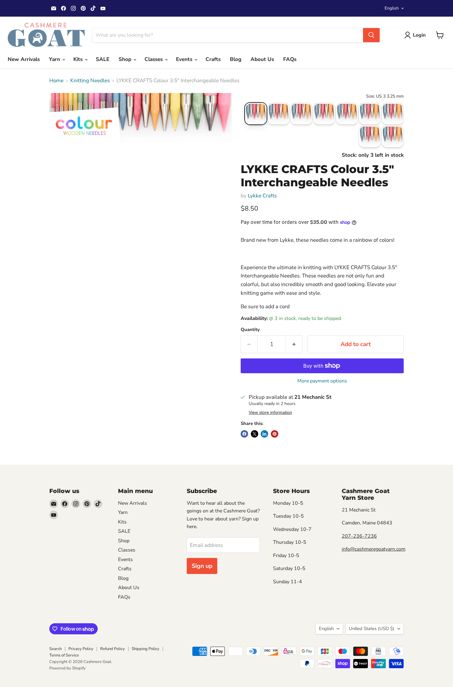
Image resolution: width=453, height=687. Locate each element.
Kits (78, 59)
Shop (126, 59)
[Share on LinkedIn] (264, 434)
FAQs (289, 59)
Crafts (213, 59)
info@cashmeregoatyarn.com (374, 549)
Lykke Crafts (262, 195)
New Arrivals (24, 59)
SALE (102, 59)
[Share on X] (254, 434)
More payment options (322, 381)
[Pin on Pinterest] (274, 434)
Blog (235, 59)
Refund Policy (112, 649)
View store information (270, 412)
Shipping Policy (145, 649)
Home (56, 81)
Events (185, 59)
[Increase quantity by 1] (294, 344)
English (392, 8)
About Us (262, 59)
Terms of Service (64, 655)
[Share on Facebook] (244, 434)
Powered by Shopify (67, 668)
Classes (154, 59)
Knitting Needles (90, 81)
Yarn (55, 59)
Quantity (250, 329)
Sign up (202, 566)
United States (371, 628)
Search (55, 649)
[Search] (371, 35)
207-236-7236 (359, 536)
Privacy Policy (80, 649)
